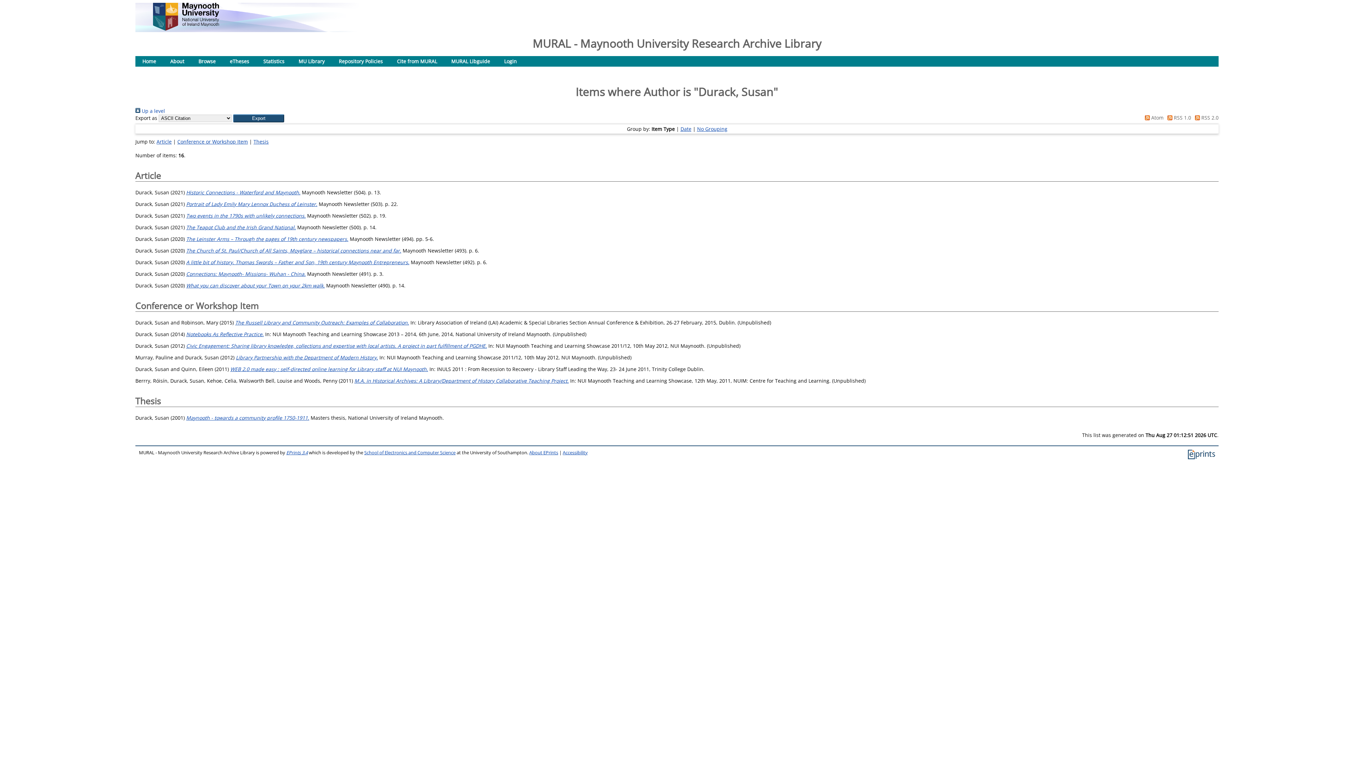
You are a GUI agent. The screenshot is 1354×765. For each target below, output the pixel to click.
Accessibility (575, 453)
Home (149, 61)
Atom (1157, 117)
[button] (258, 118)
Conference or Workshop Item (212, 141)
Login (510, 61)
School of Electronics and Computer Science (410, 453)
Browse (207, 61)
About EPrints (543, 453)
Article (164, 141)
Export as (146, 118)
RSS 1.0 (1181, 117)
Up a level (152, 111)
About (177, 61)
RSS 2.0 (1209, 117)
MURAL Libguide (470, 61)
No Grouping (712, 129)
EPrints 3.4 (297, 453)
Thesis (261, 141)
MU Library (312, 61)
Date (686, 129)
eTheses (239, 61)
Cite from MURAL (417, 61)
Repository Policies (361, 61)
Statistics (274, 61)
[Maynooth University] (186, 28)
